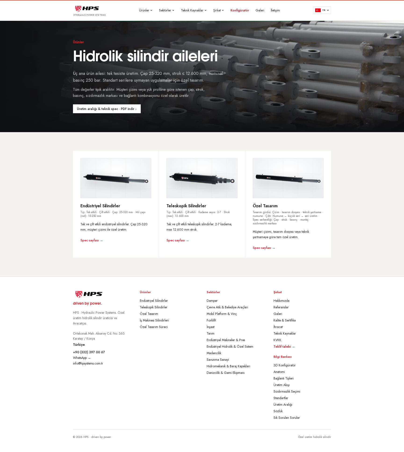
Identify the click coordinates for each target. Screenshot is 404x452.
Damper (212, 300)
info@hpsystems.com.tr (88, 363)
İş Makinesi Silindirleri (154, 320)
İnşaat (210, 326)
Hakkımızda (281, 300)
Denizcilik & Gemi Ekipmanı (226, 372)
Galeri (260, 10)
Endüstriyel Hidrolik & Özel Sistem (230, 346)
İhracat (278, 326)
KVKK (277, 340)
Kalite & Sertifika (285, 320)
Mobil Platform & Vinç (222, 313)
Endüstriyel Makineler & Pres (226, 340)
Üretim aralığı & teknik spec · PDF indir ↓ (107, 108)
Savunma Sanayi (218, 359)
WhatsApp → (82, 357)
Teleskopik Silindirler (153, 307)
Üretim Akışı (282, 385)
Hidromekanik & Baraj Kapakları (228, 366)
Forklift (211, 320)
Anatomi (279, 371)
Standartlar (281, 398)
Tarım (210, 333)
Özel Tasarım (149, 313)
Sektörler (165, 10)
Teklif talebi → (284, 346)
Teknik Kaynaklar (192, 10)
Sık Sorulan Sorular (287, 417)
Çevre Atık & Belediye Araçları (227, 307)
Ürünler (144, 10)
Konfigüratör (240, 10)
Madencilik (214, 353)
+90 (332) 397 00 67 (89, 352)
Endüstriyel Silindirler (154, 300)
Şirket (217, 10)
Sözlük (278, 411)
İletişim (275, 10)
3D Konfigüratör (285, 365)
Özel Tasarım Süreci (154, 326)
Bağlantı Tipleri (284, 378)
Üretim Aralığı (283, 404)
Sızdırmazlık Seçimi (287, 391)
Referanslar (281, 307)
